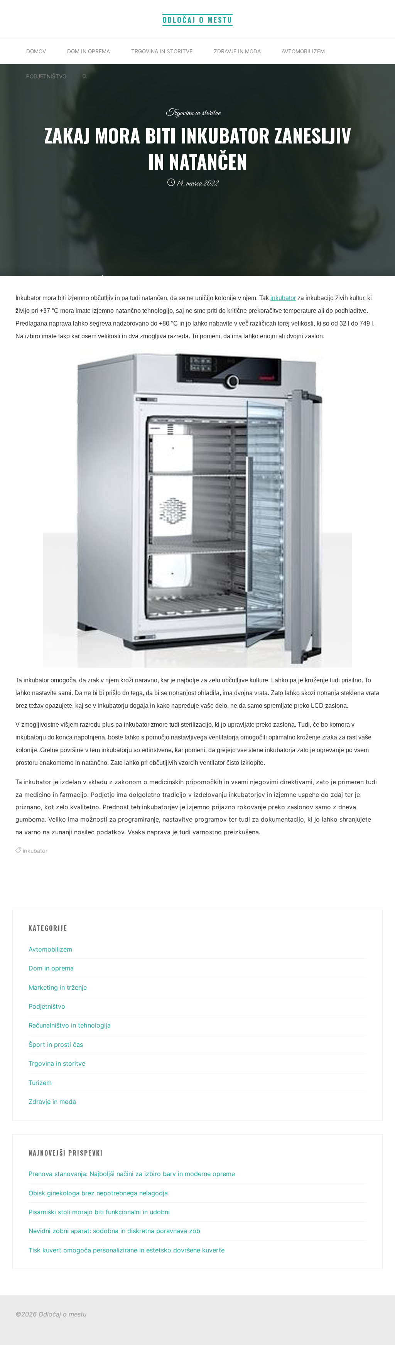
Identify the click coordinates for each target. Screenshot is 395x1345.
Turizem (40, 1083)
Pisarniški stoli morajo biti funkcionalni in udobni (99, 1212)
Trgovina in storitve (193, 112)
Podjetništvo (47, 1006)
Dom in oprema (51, 968)
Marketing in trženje (58, 987)
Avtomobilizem (50, 949)
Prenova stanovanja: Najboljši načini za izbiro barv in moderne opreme (132, 1174)
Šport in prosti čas (56, 1044)
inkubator (283, 298)
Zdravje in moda (52, 1101)
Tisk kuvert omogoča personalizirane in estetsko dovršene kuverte (127, 1250)
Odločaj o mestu (197, 20)
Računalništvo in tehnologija (70, 1025)
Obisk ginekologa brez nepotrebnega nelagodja (98, 1193)
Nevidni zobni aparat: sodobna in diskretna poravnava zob (114, 1231)
